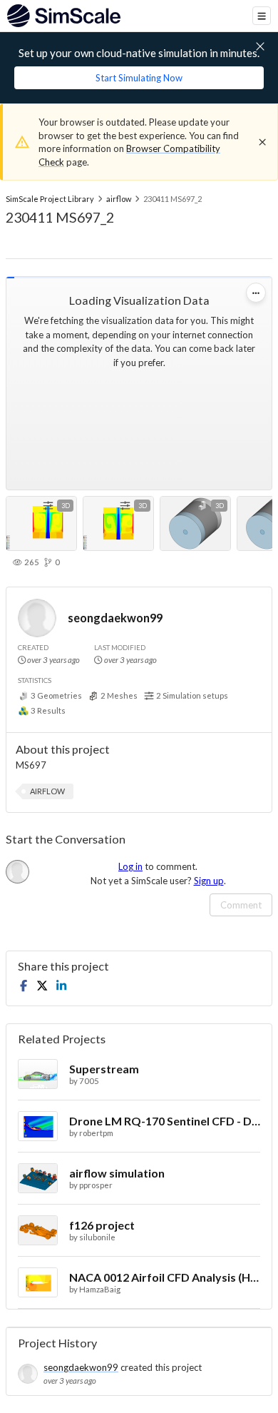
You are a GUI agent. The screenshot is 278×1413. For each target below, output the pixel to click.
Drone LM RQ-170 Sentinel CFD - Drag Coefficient (164, 1121)
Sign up (209, 880)
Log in (130, 866)
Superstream (104, 1068)
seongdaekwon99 (115, 617)
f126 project (102, 1225)
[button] (47, 791)
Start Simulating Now (139, 77)
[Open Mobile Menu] (261, 15)
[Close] (262, 142)
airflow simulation (117, 1173)
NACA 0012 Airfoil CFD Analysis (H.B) (164, 1277)
